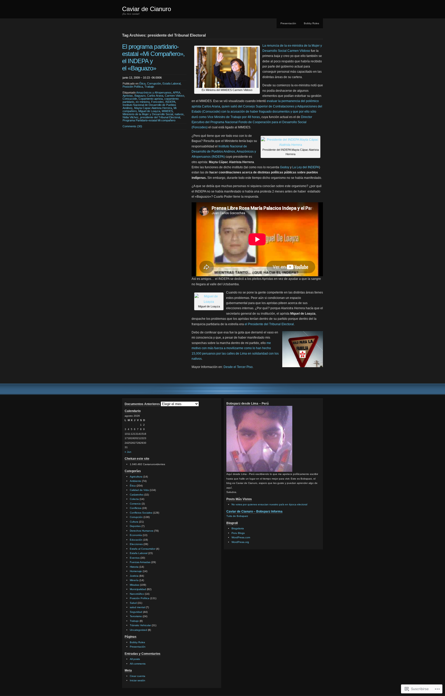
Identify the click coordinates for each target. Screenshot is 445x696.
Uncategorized (138, 629)
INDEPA (170, 101)
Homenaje (136, 571)
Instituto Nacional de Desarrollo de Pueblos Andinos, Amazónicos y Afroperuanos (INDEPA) (224, 152)
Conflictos (135, 508)
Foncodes (157, 101)
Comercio (135, 503)
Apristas (128, 95)
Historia (134, 566)
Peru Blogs (238, 533)
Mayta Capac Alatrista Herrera (153, 108)
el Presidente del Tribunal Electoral (269, 324)
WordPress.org (240, 542)
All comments (138, 663)
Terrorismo (136, 616)
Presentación (288, 23)
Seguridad (136, 611)
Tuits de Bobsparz (237, 516)
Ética (142, 83)
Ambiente (135, 481)
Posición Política (133, 86)
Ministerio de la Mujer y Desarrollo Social (148, 114)
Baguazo (140, 95)
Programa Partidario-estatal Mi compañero (149, 120)
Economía (136, 535)
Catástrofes (136, 494)
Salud (133, 602)
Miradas (134, 584)
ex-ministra (143, 101)
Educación (136, 539)
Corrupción (154, 83)
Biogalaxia (238, 528)
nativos (179, 114)
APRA (176, 92)
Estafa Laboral (171, 83)
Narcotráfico (137, 593)
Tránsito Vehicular (140, 625)
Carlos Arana (155, 95)
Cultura (134, 521)
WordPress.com (241, 537)
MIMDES (167, 111)
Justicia (134, 575)
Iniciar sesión (137, 680)
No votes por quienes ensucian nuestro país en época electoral (269, 504)
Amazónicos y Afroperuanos (154, 92)
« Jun (128, 451)
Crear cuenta (137, 676)
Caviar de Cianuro (146, 8)
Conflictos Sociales (141, 512)
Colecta (134, 499)
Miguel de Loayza (149, 111)
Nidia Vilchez (131, 117)
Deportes (135, 526)
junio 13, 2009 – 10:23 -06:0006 (142, 77)
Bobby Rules (311, 23)
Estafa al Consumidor (142, 548)
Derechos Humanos (141, 530)
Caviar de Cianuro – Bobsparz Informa (254, 511)
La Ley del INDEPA (305, 167)
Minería (134, 580)
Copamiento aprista (151, 98)
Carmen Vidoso (174, 95)
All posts (135, 659)
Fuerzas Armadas (140, 562)
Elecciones (136, 544)
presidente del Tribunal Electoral (160, 117)
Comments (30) (132, 126)
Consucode (130, 98)
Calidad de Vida (139, 490)
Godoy (284, 167)
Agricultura (136, 476)
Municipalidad (138, 589)
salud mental (137, 607)
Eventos (135, 557)
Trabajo (149, 86)
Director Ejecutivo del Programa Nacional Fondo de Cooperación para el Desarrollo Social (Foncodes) (252, 122)
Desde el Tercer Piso (238, 367)
